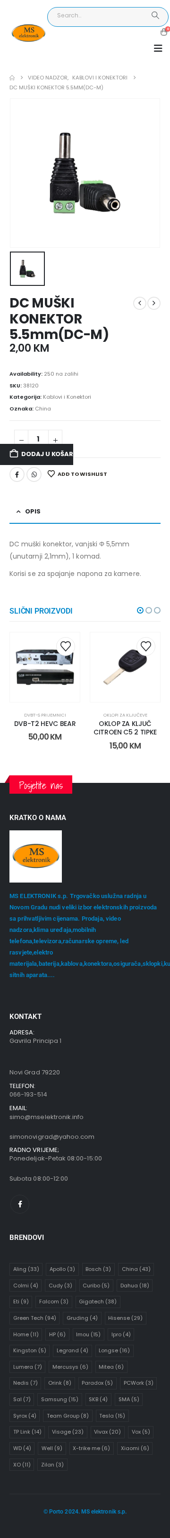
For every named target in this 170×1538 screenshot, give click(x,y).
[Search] (155, 16)
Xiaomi (135, 1448)
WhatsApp (34, 474)
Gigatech (98, 1301)
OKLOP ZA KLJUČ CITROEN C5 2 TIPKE (125, 728)
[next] (154, 303)
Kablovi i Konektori (67, 397)
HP (57, 1334)
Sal (22, 1399)
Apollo (62, 1269)
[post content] (45, 667)
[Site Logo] (28, 33)
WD (22, 1448)
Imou (88, 1334)
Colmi (25, 1285)
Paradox (97, 1383)
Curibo (96, 1285)
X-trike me (91, 1448)
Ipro (121, 1334)
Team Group (68, 1416)
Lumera (27, 1367)
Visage (68, 1431)
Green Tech (34, 1318)
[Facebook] (19, 1204)
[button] (158, 48)
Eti (21, 1301)
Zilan (52, 1464)
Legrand (72, 1350)
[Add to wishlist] (66, 646)
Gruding (82, 1318)
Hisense (125, 1318)
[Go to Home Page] (12, 78)
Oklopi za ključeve (125, 715)
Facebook (17, 474)
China (43, 408)
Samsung (59, 1399)
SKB (98, 1399)
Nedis (25, 1383)
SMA (129, 1399)
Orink (59, 1383)
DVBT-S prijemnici (45, 715)
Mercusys (70, 1367)
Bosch (98, 1269)
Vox (141, 1431)
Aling (26, 1269)
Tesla (112, 1416)
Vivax (107, 1431)
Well (52, 1448)
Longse (114, 1350)
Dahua (134, 1285)
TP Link (27, 1431)
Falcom (53, 1301)
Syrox (24, 1416)
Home (26, 1334)
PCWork (138, 1383)
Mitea (111, 1367)
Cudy (60, 1285)
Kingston (29, 1350)
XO (22, 1464)
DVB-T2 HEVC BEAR (45, 723)
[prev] (139, 303)
